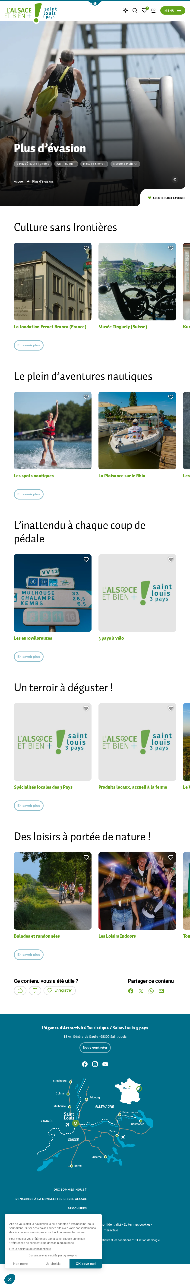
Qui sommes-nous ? (70, 1190)
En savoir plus (28, 345)
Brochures (77, 1208)
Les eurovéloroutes (33, 638)
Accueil (19, 181)
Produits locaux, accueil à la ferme (132, 787)
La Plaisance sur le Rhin (121, 475)
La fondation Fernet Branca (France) (50, 326)
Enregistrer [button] (63, 990)
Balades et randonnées (37, 936)
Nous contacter (95, 1047)
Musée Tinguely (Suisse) (122, 326)
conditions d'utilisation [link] (132, 1240)
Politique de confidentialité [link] (102, 1224)
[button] (95, 3)
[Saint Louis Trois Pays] (31, 13)
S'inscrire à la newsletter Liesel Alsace (51, 1199)
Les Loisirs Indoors (117, 936)
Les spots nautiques (34, 475)
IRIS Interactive (107, 1230)
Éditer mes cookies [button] (137, 1224)
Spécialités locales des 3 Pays (43, 787)
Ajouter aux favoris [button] (168, 198)
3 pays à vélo (111, 638)
